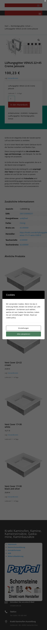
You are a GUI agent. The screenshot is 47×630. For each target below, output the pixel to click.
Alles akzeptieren (23, 334)
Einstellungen (23, 328)
